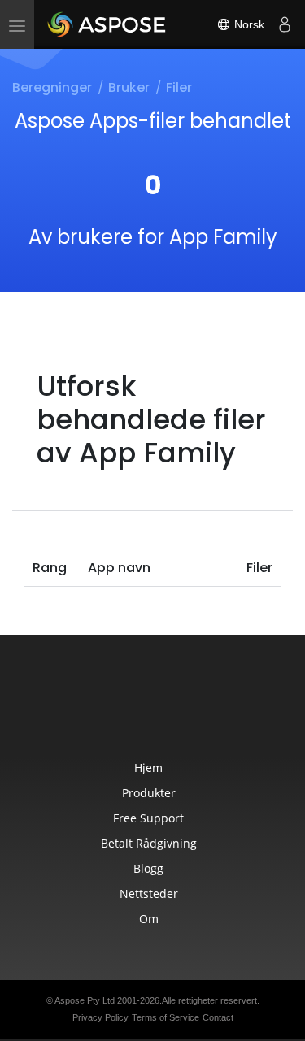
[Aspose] (107, 24)
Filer (179, 87)
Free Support (148, 818)
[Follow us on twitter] (154, 707)
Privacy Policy (100, 1017)
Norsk (247, 24)
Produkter (149, 792)
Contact (218, 1017)
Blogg (148, 868)
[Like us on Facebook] (120, 707)
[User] (284, 24)
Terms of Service (165, 1017)
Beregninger (52, 87)
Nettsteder (149, 893)
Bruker (129, 87)
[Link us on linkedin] (188, 707)
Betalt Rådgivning (149, 843)
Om (149, 918)
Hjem (148, 767)
